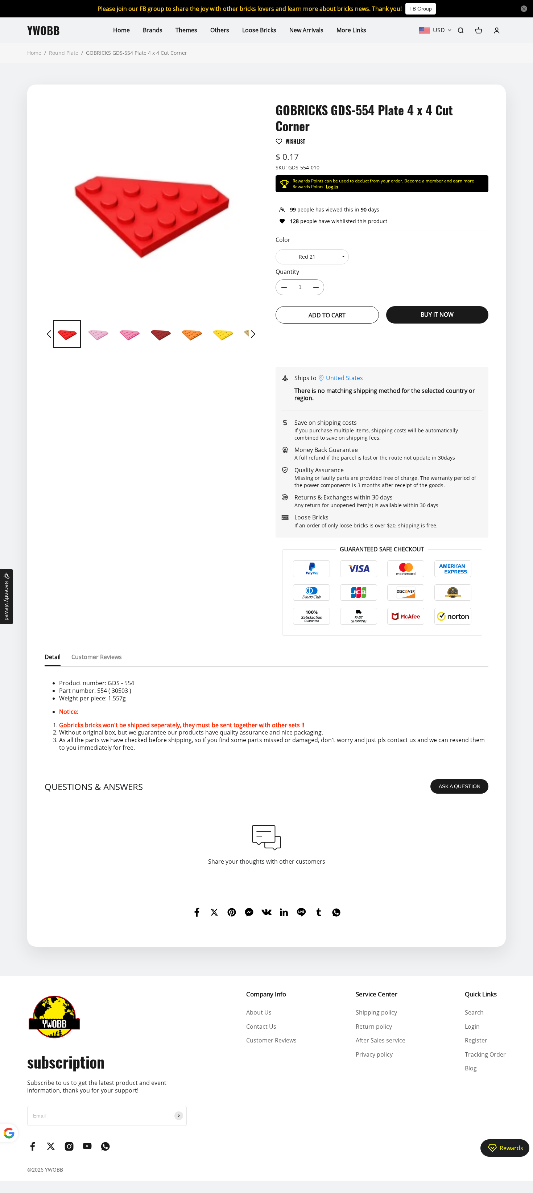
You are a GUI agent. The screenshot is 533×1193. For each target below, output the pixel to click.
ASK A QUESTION (459, 786)
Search (474, 1012)
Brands (152, 30)
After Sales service (380, 1040)
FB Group (420, 9)
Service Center (376, 994)
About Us (259, 1012)
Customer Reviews (271, 1040)
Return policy (374, 1026)
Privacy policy (374, 1054)
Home (121, 30)
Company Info (266, 994)
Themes (186, 30)
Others (219, 30)
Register (476, 1040)
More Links (351, 30)
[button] (49, 334)
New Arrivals (306, 30)
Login (472, 1026)
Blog (471, 1068)
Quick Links (481, 994)
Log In (332, 187)
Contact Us (261, 1026)
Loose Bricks (259, 30)
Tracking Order (485, 1054)
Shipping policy (376, 1012)
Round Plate (63, 52)
